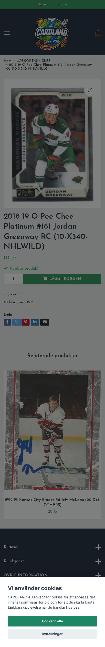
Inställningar (52, 634)
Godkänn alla (52, 621)
